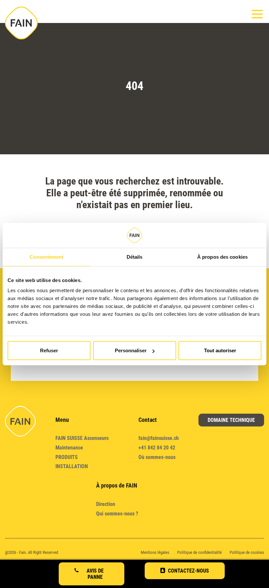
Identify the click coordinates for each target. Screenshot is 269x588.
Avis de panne (95, 574)
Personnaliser (131, 350)
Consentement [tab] (46, 256)
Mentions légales (155, 552)
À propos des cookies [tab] (222, 256)
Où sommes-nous (157, 457)
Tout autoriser (220, 350)
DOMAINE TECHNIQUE (231, 420)
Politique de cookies (247, 552)
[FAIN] (21, 23)
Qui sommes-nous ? (117, 514)
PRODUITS (66, 457)
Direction (105, 504)
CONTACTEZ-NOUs (188, 571)
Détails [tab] (135, 256)
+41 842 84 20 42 (156, 448)
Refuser (49, 350)
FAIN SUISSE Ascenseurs (82, 438)
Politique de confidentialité (199, 552)
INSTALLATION (71, 466)
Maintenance (69, 448)
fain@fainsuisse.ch (158, 438)
